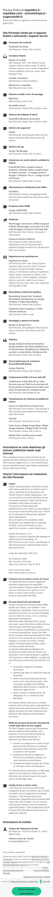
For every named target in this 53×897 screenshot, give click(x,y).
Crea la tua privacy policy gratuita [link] (26, 891)
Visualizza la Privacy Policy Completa (36, 877)
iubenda (14, 862)
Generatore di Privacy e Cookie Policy (24, 881)
